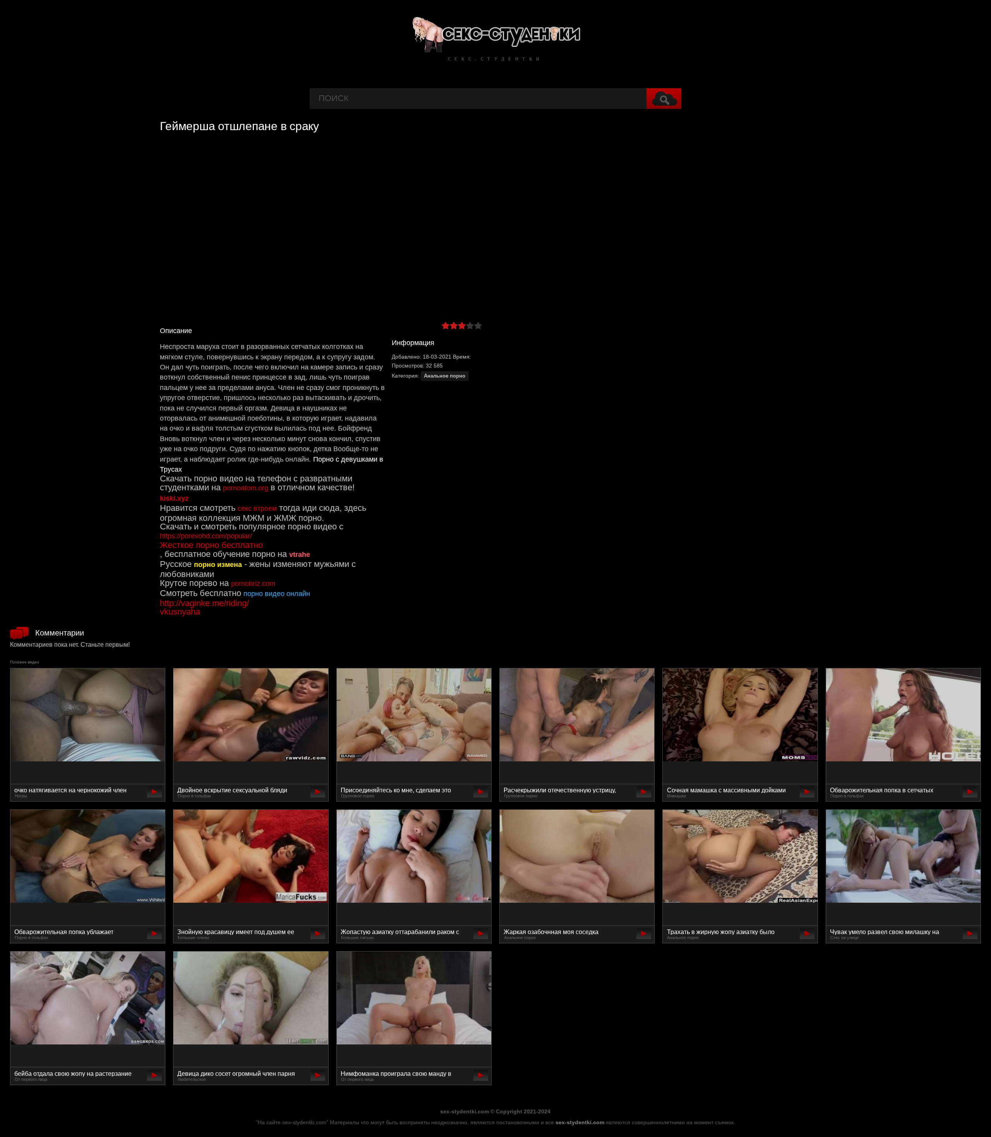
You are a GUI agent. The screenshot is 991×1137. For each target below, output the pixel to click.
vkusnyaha (180, 612)
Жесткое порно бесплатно (211, 545)
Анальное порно (444, 376)
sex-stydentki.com (580, 1122)
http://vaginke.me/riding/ (204, 603)
